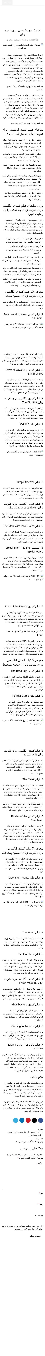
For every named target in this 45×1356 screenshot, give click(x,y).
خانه (30, 15)
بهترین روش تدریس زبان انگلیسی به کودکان (23, 1261)
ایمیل (40, 1204)
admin (32, 40)
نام (41, 1193)
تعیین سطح (7, 2)
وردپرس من (25, 1348)
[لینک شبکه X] (34, 1120)
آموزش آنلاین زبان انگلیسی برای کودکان (24, 1269)
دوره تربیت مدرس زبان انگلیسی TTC (25, 1310)
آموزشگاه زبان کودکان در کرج (28, 1323)
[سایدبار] (42, 1353)
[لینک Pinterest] (28, 1120)
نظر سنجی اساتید (34, 1337)
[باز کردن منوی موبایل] (42, 2)
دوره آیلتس (36, 1283)
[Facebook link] (40, 1120)
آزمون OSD (36, 1265)
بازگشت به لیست (36, 1135)
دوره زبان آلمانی (34, 1287)
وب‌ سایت (39, 1215)
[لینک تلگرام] (15, 1120)
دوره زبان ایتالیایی (33, 1292)
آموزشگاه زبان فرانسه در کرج (28, 1328)
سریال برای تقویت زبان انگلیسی (27, 1252)
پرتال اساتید (36, 1341)
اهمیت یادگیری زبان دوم (20, 123)
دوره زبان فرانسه (33, 1296)
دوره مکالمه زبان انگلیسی (30, 1305)
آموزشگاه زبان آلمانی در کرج (29, 1332)
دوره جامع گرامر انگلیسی (30, 1301)
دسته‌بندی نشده (19, 15)
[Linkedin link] (21, 1120)
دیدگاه (40, 1163)
